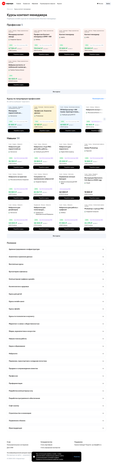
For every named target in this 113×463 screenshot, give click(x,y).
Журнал (59, 3)
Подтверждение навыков (47, 3)
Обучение (35, 3)
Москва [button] (101, 3)
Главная (18, 3)
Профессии (26, 3)
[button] (108, 3)
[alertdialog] (56, 457)
